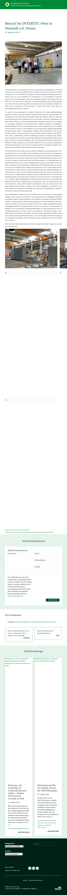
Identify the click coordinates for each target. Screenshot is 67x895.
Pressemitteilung (12, 828)
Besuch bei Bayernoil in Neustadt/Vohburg (48, 633)
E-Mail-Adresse (40, 560)
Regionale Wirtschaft (10, 530)
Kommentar (12, 553)
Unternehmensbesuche (23, 530)
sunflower (17, 888)
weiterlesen (24, 832)
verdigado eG (33, 888)
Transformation (41, 532)
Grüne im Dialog (10, 532)
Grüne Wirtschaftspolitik (43, 820)
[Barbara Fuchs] (7, 4)
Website (37, 567)
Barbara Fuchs (20, 3)
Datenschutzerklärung (15, 596)
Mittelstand (41, 825)
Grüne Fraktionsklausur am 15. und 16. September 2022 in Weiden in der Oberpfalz (19, 634)
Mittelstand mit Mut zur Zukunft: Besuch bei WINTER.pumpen (47, 788)
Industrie (18, 532)
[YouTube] (37, 868)
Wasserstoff (50, 532)
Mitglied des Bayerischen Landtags (26, 6)
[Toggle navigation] (60, 11)
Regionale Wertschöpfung (29, 532)
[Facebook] (29, 868)
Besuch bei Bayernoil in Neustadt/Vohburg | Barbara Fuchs (36, 622)
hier (14, 94)
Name (37, 553)
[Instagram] (33, 868)
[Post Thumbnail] (19, 719)
